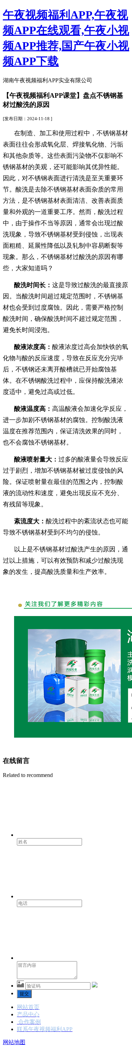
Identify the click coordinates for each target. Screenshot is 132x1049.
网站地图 (14, 1042)
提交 (24, 993)
